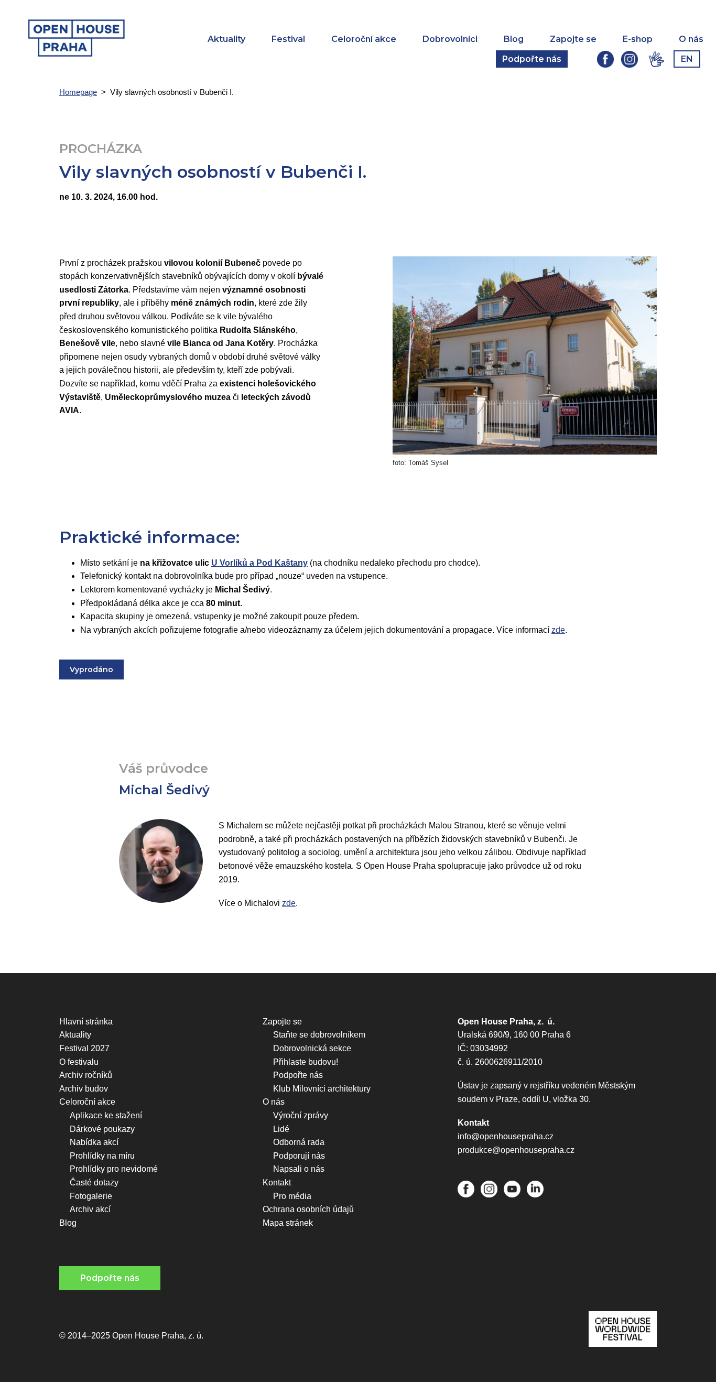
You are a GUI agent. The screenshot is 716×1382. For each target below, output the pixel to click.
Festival (288, 39)
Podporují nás (299, 1155)
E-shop (638, 39)
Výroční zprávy (300, 1115)
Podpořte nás (531, 59)
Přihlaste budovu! (305, 1061)
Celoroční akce (363, 39)
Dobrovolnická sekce (312, 1048)
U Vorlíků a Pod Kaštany (259, 562)
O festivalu (79, 1061)
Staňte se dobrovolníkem (319, 1034)
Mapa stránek (288, 1222)
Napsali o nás (298, 1168)
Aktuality (226, 39)
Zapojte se (573, 39)
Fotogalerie (91, 1196)
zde (558, 629)
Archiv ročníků (85, 1075)
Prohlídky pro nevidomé (114, 1168)
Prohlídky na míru (102, 1155)
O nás (691, 39)
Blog (514, 39)
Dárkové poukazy (102, 1129)
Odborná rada (298, 1142)
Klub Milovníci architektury (322, 1088)
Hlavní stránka (86, 1021)
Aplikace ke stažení (106, 1115)
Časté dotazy (94, 1182)
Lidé (281, 1129)
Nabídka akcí (94, 1142)
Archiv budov (83, 1088)
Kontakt (277, 1182)
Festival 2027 (84, 1048)
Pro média (292, 1196)
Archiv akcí (90, 1209)
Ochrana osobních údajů (308, 1209)
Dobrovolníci (450, 39)
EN (687, 59)
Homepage (78, 92)
